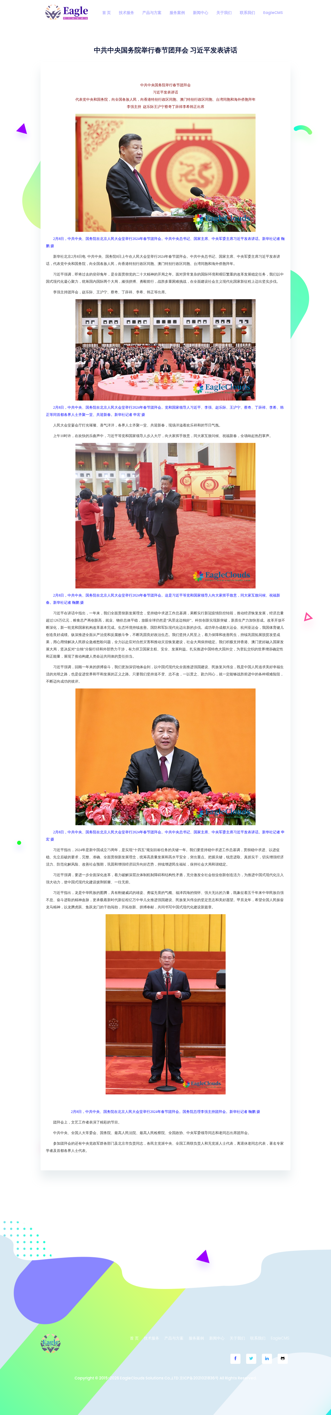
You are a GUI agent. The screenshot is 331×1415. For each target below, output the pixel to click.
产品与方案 (151, 12)
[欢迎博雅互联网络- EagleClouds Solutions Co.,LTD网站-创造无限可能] (66, 12)
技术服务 (126, 12)
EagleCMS (273, 12)
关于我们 (224, 12)
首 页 (106, 12)
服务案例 (177, 12)
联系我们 (247, 12)
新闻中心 (200, 12)
